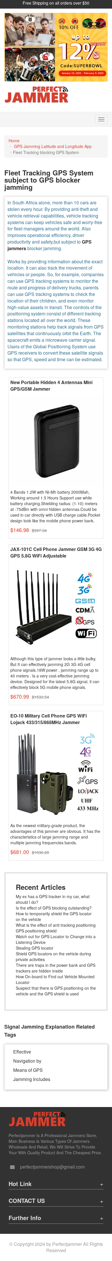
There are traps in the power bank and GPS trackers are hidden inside (55, 968)
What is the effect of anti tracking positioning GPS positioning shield (56, 928)
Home (14, 140)
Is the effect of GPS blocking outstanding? (54, 908)
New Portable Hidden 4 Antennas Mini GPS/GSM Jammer (51, 385)
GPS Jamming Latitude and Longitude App (53, 146)
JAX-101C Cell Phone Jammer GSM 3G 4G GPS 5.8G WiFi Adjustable (56, 552)
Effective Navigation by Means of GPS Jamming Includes (31, 1065)
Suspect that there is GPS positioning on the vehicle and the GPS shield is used (56, 991)
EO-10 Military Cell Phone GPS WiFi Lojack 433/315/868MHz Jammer (48, 719)
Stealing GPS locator (34, 948)
